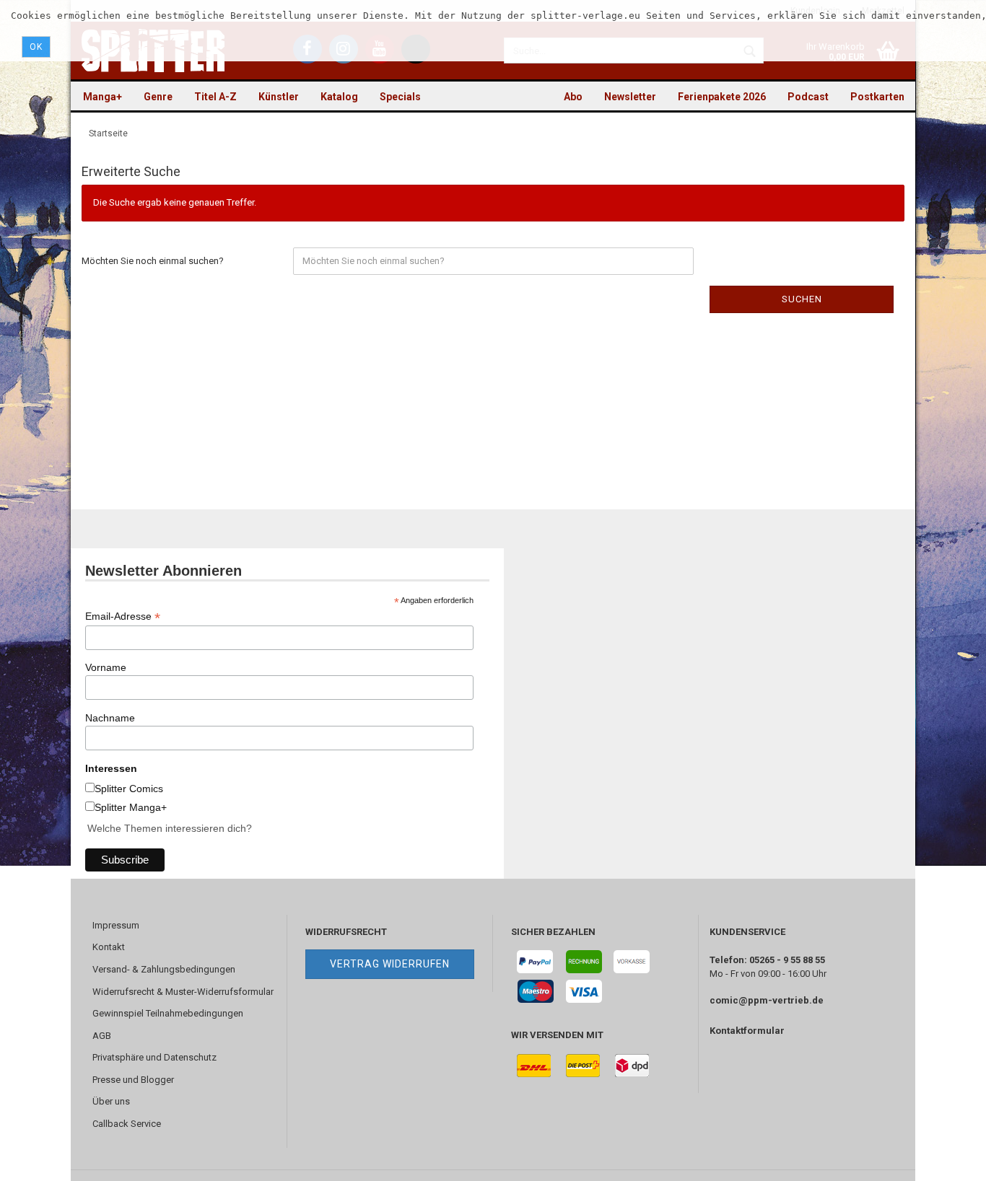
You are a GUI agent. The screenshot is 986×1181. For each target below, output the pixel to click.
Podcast (808, 96)
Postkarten (877, 96)
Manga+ (102, 96)
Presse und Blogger (133, 1079)
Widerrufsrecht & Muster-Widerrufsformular (183, 991)
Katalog (339, 96)
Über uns (111, 1101)
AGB (101, 1035)
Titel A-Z (215, 96)
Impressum (115, 925)
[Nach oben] (946, 1159)
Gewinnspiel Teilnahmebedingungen (167, 1013)
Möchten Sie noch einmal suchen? (153, 260)
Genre (158, 96)
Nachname (110, 718)
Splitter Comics (129, 788)
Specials (400, 96)
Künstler (278, 96)
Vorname (105, 667)
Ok (36, 47)
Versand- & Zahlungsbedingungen (163, 969)
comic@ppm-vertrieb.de (767, 1000)
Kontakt (108, 946)
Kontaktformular (747, 1030)
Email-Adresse (122, 616)
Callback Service (126, 1123)
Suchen (802, 299)
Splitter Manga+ (131, 807)
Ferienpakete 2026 (722, 96)
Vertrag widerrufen (390, 964)
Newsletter (630, 96)
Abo (573, 96)
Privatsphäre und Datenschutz (154, 1057)
